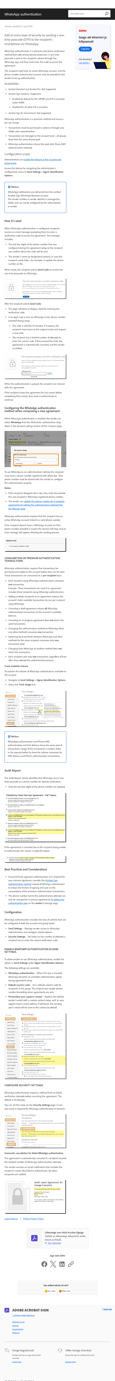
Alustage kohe (70, 1362)
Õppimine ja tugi (18, 1322)
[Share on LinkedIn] (62, 1266)
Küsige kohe (16, 1362)
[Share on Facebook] (44, 1266)
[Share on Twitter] (53, 1266)
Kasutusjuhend (17, 1329)
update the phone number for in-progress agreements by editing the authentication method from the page (36, 505)
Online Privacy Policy (33, 1218)
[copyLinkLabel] (71, 1266)
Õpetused (15, 1333)
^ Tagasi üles (107, 1309)
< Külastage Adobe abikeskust (23, 1315)
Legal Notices (11, 1218)
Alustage (15, 1326)
